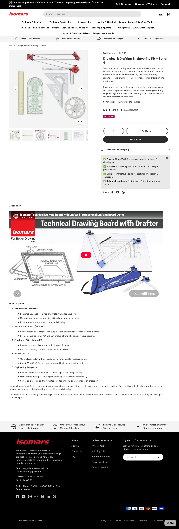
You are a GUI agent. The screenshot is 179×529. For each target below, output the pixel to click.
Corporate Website (146, 4)
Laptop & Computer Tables (76, 33)
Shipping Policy (99, 451)
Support (165, 4)
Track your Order (100, 462)
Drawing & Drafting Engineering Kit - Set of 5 (31, 45)
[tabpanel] (86, 305)
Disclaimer (143, 521)
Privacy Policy (98, 445)
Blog (73, 456)
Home (11, 45)
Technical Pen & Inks (60, 22)
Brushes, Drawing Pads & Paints (68, 27)
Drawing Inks (84, 22)
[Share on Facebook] (117, 192)
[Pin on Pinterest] (123, 192)
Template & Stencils (103, 33)
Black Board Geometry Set (35, 27)
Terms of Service (100, 467)
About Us (76, 445)
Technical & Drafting (32, 22)
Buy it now (135, 139)
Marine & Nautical (106, 22)
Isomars (25, 520)
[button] (168, 14)
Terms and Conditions (125, 521)
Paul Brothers (109, 53)
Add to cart (147, 131)
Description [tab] (15, 205)
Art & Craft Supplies (143, 27)
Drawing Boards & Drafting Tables (136, 22)
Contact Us (77, 451)
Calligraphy (124, 27)
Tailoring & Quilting (101, 27)
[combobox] (92, 14)
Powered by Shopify (36, 520)
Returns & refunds (101, 456)
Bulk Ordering (123, 4)
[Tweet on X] (112, 192)
